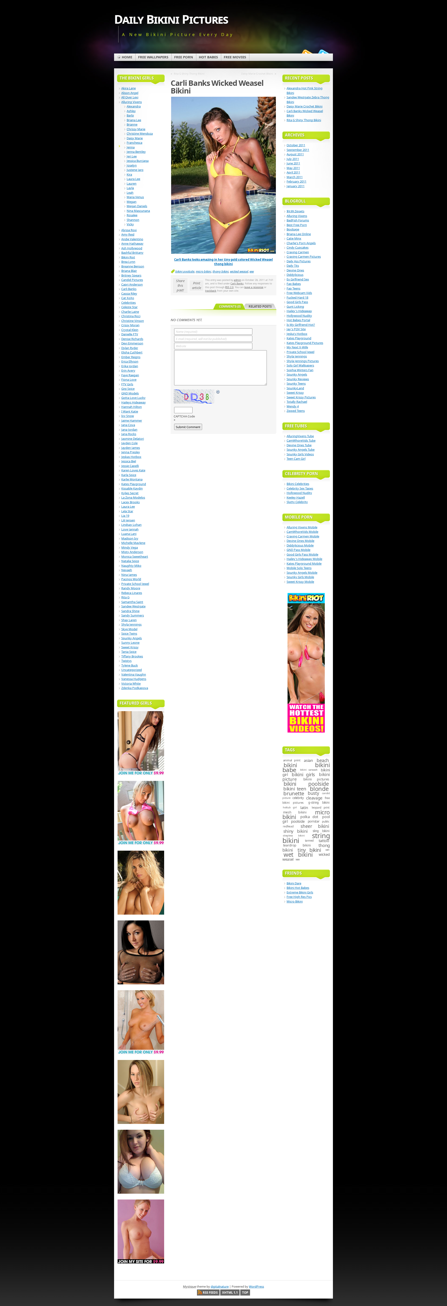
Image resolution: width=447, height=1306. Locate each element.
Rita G (125, 597)
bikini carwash (309, 769)
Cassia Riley (129, 293)
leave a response (253, 287)
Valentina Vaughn (133, 674)
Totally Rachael (297, 402)
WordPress (256, 1286)
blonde (319, 789)
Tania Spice (128, 652)
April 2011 (293, 172)
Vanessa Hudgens (133, 679)
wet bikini (298, 854)
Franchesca (134, 142)
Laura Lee (133, 179)
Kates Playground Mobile (304, 563)
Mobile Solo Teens (299, 568)
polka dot (309, 816)
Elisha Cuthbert (131, 352)
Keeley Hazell (296, 497)
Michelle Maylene (133, 543)
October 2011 (296, 145)
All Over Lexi (129, 97)
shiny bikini (295, 831)
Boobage (293, 229)
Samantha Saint (132, 602)
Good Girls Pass (297, 302)
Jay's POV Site (296, 329)
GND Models (130, 393)
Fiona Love (128, 379)
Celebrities (128, 302)
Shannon (133, 220)
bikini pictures (316, 779)
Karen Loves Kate (133, 470)
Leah (130, 192)
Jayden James (130, 448)
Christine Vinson (132, 321)
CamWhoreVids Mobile (302, 532)
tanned (309, 840)
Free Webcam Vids (299, 293)
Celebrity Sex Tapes (300, 488)
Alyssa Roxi (129, 230)
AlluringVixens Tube (300, 436)
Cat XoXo (127, 298)
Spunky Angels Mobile (302, 572)
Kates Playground (133, 484)
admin (237, 280)
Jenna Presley (130, 452)
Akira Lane (128, 88)
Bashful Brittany (132, 252)
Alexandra (134, 106)
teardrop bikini (297, 845)
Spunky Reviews (298, 379)
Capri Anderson (132, 284)
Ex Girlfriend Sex (298, 279)
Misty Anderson (132, 552)
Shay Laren (129, 620)
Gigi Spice (128, 388)
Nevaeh (126, 570)
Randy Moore (130, 588)
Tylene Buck (129, 665)
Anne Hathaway (132, 243)
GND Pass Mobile (298, 550)
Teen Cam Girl (296, 458)
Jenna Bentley (136, 152)
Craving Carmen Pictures (304, 256)
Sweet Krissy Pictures (301, 397)
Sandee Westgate (133, 606)
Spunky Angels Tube (301, 449)
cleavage (314, 798)
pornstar (313, 821)
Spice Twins (129, 633)
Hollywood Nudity (299, 315)
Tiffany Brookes (132, 656)
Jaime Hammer (131, 420)
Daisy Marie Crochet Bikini (257, 73)
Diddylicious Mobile (300, 545)
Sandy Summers (132, 615)
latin (304, 807)
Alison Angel (129, 93)
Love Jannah (130, 529)
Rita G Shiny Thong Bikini (189, 73)
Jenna (131, 147)
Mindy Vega (129, 547)
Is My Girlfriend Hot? (301, 325)
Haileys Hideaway (133, 402)
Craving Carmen (298, 252)
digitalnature (220, 1286)
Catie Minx (294, 238)
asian (308, 760)
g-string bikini (318, 802)
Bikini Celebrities (298, 484)
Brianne (132, 124)
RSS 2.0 (229, 287)
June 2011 (293, 163)
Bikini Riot (128, 257)
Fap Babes (294, 284)
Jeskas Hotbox (131, 457)
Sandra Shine (130, 611)
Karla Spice (128, 475)
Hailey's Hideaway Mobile (304, 559)
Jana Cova (128, 425)
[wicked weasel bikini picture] (223, 252)
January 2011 (296, 186)
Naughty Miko (131, 565)
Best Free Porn (297, 225)
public (325, 821)
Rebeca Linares (131, 593)
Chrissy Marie (136, 129)
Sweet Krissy (130, 647)
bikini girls (303, 774)
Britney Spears (131, 275)
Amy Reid (127, 234)
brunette (293, 793)
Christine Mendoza (140, 133)
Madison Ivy (129, 538)
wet (327, 849)
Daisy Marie (135, 138)
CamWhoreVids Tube (301, 440)
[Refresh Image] (218, 392)
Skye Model (129, 629)
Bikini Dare (294, 883)
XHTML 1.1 (230, 1292)
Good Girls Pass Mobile (302, 554)
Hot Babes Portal (298, 320)
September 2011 (298, 150)
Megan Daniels (137, 206)
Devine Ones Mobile (300, 541)
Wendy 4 (293, 406)
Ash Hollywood (131, 248)
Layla (130, 188)
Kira (129, 174)
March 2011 (295, 177)
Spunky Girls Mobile (300, 577)
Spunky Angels (131, 638)
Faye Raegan (130, 375)
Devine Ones (295, 270)
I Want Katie (129, 411)
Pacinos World (131, 579)
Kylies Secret (130, 493)
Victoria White (131, 683)
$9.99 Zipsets (295, 211)
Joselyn (132, 165)
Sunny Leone (130, 642)
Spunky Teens (296, 383)
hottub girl (290, 807)
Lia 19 (125, 515)
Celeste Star (129, 307)
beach (323, 760)
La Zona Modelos (133, 497)
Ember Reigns (130, 357)
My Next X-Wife (297, 347)
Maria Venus (135, 197)
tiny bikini (309, 849)
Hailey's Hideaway (299, 311)
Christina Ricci (130, 316)
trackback (210, 290)
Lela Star (127, 511)
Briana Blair (129, 271)
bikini (290, 765)
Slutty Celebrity (297, 502)
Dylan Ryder (129, 348)
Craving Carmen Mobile (303, 536)
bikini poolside (184, 271)
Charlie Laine (130, 312)
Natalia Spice (130, 561)
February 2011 (296, 181)
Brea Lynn (128, 262)
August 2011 (295, 154)
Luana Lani (128, 534)
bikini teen (294, 788)
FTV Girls (127, 384)
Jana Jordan (129, 429)
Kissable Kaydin (132, 488)
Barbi (130, 115)
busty (313, 793)
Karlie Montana (131, 479)
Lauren (131, 183)
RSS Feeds (210, 1292)
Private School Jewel (135, 584)
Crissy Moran (130, 325)
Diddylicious (295, 275)
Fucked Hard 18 (297, 297)
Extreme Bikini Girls (300, 892)
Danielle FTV (129, 334)
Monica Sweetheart (134, 556)
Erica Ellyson (129, 361)
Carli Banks (237, 283)
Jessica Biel (128, 461)
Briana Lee (134, 120)
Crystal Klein (129, 330)
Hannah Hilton (131, 407)
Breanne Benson (132, 266)
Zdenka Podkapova (134, 688)
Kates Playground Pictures (305, 343)
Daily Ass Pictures (299, 261)
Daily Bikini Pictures (171, 19)
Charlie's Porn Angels (301, 243)
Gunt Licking (295, 306)
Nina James (129, 575)
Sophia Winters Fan (300, 370)
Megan (131, 202)
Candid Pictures (132, 280)
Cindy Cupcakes (297, 247)
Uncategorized (131, 670)
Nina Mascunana (138, 211)
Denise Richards (132, 339)
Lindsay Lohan (131, 525)
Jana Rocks (128, 434)
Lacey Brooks (130, 502)
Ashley (131, 111)
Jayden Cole (129, 443)
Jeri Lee (132, 156)
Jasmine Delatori (132, 438)
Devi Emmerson (132, 343)
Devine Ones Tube (299, 445)
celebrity (298, 798)
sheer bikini (315, 826)
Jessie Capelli (130, 466)
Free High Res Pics (299, 897)
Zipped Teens (296, 411)
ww (252, 271)
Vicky (130, 224)
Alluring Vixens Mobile (302, 527)
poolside (298, 821)
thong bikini (221, 271)
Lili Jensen (128, 520)
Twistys (126, 661)
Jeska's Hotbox (297, 334)
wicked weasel (239, 271)
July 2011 (293, 159)
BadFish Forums (298, 220)
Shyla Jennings (131, 624)
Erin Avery (128, 370)
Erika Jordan (129, 366)
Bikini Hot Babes (298, 888)
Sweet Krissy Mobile (300, 582)
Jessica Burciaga (138, 161)
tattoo (324, 840)
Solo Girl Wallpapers (300, 365)
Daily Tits (293, 265)
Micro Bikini (295, 901)
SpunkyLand (295, 388)
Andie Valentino (132, 239)
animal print (292, 760)
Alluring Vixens (131, 102)
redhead (288, 826)
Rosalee (132, 215)
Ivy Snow (127, 416)
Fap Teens (293, 288)
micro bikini (203, 271)
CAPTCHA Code (184, 416)
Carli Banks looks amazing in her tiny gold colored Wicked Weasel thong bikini (223, 261)
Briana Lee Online (299, 234)
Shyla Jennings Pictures (303, 361)
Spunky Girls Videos (300, 454)
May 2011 (293, 168)
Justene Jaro (135, 170)
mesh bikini (295, 812)
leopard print (320, 807)
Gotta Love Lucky (133, 398)
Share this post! (180, 285)
